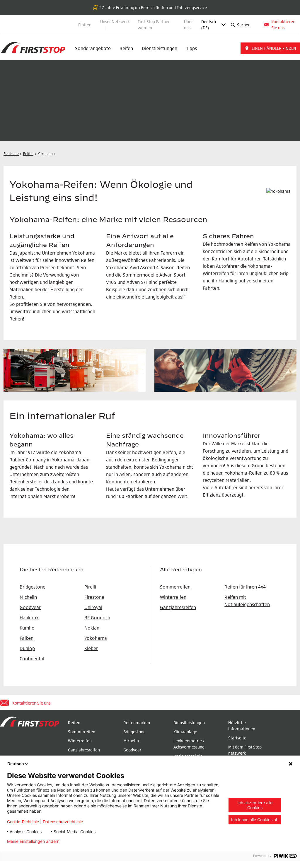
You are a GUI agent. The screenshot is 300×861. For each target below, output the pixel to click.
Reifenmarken (136, 722)
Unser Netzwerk (115, 21)
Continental (32, 658)
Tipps (191, 48)
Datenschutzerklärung (90, 841)
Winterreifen (173, 597)
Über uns (188, 24)
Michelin (131, 740)
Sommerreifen (175, 587)
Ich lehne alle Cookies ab (255, 819)
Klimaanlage (185, 731)
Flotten (84, 24)
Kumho (27, 628)
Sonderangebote (93, 48)
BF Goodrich (97, 617)
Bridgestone (134, 731)
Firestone (94, 597)
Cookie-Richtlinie (23, 821)
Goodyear (132, 749)
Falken (26, 638)
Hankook (29, 617)
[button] (270, 48)
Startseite (237, 737)
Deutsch (15, 763)
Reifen (126, 48)
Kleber (91, 648)
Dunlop (27, 648)
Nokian (91, 628)
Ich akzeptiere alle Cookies (254, 805)
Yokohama (95, 638)
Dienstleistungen (159, 48)
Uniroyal (93, 607)
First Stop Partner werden (154, 24)
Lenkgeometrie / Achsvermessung (188, 743)
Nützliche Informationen (241, 725)
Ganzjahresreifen (178, 607)
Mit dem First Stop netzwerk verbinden (245, 753)
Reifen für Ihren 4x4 (245, 587)
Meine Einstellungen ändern (33, 841)
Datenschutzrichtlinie (63, 821)
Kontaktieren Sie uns (283, 24)
